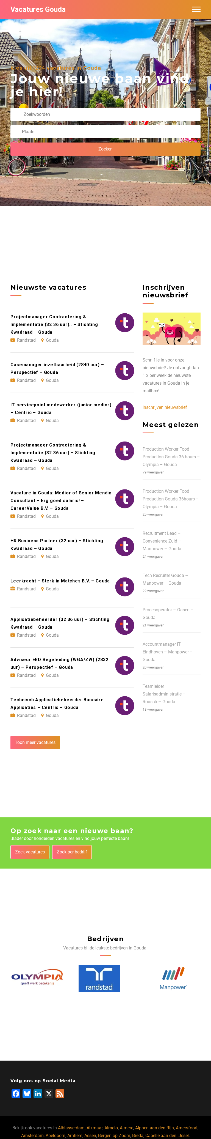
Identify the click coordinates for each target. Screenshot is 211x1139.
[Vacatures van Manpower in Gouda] (106, 978)
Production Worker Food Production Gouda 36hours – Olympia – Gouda (171, 499)
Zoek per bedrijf (72, 852)
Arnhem (74, 1135)
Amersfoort (187, 1127)
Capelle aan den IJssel (167, 1135)
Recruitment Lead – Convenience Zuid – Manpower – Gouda (162, 541)
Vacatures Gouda (38, 9)
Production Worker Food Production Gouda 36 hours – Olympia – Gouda (171, 457)
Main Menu (196, 9)
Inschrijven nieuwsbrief (165, 407)
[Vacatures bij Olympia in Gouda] (173, 979)
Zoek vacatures (30, 852)
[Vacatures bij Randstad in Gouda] (31, 978)
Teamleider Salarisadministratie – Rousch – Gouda (164, 694)
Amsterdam (32, 1135)
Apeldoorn (55, 1135)
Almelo (111, 1127)
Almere (126, 1127)
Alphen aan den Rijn (154, 1127)
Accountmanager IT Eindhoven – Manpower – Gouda (168, 652)
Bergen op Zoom (114, 1135)
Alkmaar (94, 1127)
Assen (90, 1135)
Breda (137, 1135)
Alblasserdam (71, 1127)
